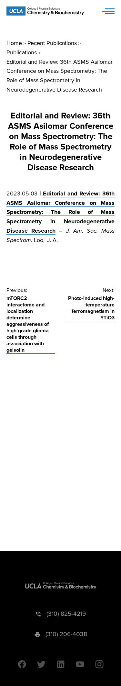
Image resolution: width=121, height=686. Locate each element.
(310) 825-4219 (66, 614)
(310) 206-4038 (66, 634)
